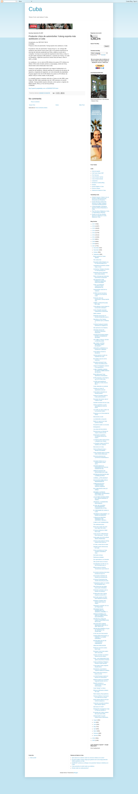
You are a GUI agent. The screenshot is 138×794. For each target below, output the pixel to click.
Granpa (94, 184)
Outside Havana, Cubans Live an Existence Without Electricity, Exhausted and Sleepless (100, 199)
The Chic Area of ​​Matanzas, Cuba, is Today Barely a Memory (100, 211)
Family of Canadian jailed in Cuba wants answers (100, 396)
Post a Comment (35, 101)
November (96, 250)
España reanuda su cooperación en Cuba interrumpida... (99, 685)
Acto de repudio (96, 171)
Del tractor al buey (98, 555)
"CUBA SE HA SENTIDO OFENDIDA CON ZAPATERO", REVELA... (100, 519)
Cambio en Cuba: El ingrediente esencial (99, 389)
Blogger (76, 772)
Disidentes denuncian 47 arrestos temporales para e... (101, 316)
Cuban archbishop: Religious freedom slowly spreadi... (100, 662)
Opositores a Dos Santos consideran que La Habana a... (101, 321)
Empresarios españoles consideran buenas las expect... (99, 436)
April (95, 729)
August (95, 720)
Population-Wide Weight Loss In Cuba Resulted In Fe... (101, 262)
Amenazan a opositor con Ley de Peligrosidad (101, 606)
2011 (93, 237)
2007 (93, 246)
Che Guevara (95, 175)
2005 (93, 740)
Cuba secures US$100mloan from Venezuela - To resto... (101, 534)
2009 (93, 241)
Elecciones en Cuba (98, 447)
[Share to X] (60, 93)
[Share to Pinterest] (64, 93)
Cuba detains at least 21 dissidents (99, 352)
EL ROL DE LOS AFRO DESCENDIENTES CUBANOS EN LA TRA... (100, 507)
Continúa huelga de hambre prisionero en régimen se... (100, 325)
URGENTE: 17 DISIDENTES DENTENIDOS (100, 502)
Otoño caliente (97, 313)
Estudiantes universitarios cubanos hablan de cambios (101, 669)
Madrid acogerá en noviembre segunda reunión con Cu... (101, 680)
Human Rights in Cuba (98, 186)
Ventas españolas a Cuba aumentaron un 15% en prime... (100, 406)
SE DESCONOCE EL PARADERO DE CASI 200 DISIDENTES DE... (100, 467)
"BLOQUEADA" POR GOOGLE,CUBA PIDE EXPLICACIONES (99, 281)
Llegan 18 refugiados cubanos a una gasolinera (101, 366)
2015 (93, 228)
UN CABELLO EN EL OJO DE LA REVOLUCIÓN (101, 340)
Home (57, 105)
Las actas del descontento (100, 429)
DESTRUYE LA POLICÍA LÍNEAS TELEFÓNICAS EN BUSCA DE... (101, 620)
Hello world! (33, 757)
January (96, 735)
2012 (93, 235)
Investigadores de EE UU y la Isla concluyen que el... (100, 564)
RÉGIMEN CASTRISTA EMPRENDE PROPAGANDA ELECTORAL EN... (101, 493)
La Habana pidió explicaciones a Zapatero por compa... (101, 440)
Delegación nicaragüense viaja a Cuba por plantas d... (101, 709)
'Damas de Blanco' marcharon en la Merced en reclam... (101, 696)
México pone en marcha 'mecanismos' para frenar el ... (101, 569)
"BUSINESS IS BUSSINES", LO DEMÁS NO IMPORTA (101, 514)
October (96, 252)
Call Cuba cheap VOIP (98, 173)
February (96, 733)
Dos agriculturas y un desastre (101, 559)
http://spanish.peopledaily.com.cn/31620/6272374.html (43, 88)
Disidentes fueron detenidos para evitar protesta (100, 273)
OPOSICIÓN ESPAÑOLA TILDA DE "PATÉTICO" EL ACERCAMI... (101, 630)
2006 (93, 738)
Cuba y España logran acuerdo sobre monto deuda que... (101, 453)
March (95, 731)
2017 (93, 224)
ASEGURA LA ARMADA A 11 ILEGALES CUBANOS (100, 348)
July (95, 722)
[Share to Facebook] (62, 93)
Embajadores (96, 427)
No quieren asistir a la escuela (101, 424)
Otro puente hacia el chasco (100, 561)
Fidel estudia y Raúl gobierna (100, 694)
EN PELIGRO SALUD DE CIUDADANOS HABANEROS (99, 642)
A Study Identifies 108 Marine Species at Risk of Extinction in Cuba (100, 208)
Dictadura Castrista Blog (98, 182)
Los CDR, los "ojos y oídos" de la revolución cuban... (101, 410)
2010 (93, 239)
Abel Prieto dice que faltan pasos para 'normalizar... (100, 587)
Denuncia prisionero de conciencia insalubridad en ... (101, 458)
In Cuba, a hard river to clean (100, 544)
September (97, 254)
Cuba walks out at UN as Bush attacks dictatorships (101, 538)
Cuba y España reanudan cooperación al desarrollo (100, 310)
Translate (103, 55)
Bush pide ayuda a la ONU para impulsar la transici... (100, 597)
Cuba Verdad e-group (97, 177)
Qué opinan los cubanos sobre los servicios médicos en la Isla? (88, 757)
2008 (93, 243)
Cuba (35, 9)
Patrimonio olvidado (98, 557)
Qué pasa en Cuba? (98, 706)
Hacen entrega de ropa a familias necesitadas (99, 449)
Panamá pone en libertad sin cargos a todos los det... (100, 432)
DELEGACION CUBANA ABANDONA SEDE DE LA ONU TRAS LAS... (100, 625)
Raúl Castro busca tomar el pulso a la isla (100, 673)
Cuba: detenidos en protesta (100, 386)
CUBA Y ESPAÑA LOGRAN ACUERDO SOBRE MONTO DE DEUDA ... (101, 371)
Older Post (81, 105)
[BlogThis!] (58, 93)
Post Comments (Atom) (41, 107)
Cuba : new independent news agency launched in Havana (101, 659)
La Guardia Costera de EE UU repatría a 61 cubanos (101, 444)
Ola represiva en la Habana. (100, 327)
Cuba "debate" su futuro (99, 688)
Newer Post (32, 105)
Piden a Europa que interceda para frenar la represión (101, 277)
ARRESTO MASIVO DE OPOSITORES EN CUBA (100, 471)
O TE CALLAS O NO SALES (100, 633)
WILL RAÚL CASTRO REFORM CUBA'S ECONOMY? (98, 345)
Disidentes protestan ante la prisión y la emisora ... (100, 590)
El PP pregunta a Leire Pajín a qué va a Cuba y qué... (101, 378)
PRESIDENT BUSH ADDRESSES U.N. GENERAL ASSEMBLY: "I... (100, 610)
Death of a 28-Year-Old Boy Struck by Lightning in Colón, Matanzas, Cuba (99, 216)
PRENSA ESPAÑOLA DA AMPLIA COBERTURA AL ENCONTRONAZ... (100, 615)
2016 (93, 226)
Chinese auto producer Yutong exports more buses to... (101, 541)
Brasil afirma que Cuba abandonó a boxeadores (100, 375)
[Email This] (56, 93)
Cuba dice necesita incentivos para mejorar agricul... (101, 704)
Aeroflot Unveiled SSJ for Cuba (101, 402)
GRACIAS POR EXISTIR (99, 645)
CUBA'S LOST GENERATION (100, 522)
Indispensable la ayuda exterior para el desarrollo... (101, 716)
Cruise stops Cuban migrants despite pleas (100, 666)
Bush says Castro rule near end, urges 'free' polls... (100, 527)
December (96, 247)
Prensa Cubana (96, 188)
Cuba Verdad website (97, 178)
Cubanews (95, 180)
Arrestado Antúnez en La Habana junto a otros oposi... (99, 462)
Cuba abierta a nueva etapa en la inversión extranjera (101, 307)
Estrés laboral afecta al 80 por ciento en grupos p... (101, 700)
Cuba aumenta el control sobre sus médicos (83, 766)
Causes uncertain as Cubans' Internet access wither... (100, 655)
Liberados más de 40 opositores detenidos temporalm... (99, 331)
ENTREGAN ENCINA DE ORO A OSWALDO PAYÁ (101, 475)
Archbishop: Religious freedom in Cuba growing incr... (101, 269)
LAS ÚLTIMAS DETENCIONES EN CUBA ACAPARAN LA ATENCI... (101, 498)
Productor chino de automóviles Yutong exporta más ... (101, 299)
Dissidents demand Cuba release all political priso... (100, 363)
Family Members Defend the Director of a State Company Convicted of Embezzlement (99, 203)
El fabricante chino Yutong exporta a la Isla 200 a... (100, 594)
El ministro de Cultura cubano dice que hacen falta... (101, 713)
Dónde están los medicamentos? (80, 768)
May (95, 726)
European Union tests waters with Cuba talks (100, 652)
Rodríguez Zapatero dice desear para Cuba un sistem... (99, 602)
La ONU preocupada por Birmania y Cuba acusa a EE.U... (100, 383)
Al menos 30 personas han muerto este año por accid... (101, 580)
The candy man (97, 259)
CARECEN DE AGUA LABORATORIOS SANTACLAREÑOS (99, 485)
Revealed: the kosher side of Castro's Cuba (100, 400)
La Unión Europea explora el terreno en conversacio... (100, 676)
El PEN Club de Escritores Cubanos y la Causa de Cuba (100, 294)
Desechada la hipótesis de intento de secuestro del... (100, 576)
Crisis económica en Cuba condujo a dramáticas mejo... (100, 552)
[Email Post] (53, 93)
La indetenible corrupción (99, 419)
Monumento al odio (98, 416)
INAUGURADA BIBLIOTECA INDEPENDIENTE (100, 480)
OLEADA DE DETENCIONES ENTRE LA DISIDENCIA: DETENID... (100, 336)
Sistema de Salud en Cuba (99, 190)
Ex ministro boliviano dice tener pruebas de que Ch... (101, 573)
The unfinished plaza (98, 524)
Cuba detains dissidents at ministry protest (100, 392)
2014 (93, 230)
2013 (93, 232)
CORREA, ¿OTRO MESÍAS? (100, 478)
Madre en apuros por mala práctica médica (100, 422)
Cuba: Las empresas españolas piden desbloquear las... (98, 286)
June (95, 724)
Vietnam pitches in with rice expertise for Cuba (100, 356)
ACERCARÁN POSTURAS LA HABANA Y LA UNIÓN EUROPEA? (101, 637)
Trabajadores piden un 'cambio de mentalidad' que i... (101, 583)
